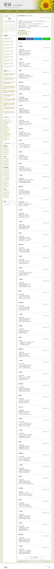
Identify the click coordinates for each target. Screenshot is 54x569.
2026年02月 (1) (6, 183)
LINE (47, 38)
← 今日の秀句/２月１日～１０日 (23, 561)
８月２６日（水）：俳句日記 (8, 41)
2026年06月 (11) (6, 172)
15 (14, 26)
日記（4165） (5, 123)
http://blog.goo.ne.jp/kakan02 (23, 34)
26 (9, 30)
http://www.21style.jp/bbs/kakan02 (24, 31)
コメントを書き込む (34, 557)
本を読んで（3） (6, 130)
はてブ (38, 38)
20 (11, 28)
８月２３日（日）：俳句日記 (8, 50)
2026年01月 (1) (6, 184)
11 (7, 26)
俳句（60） (5, 125)
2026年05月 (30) (6, 195)
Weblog (49, 17)
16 (4, 28)
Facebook (30, 38)
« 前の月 (9, 19)
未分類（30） (5, 126)
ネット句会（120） (6, 138)
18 (7, 28)
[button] (14, 204)
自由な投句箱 (17, 5)
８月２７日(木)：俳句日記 (7, 38)
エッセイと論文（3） (7, 122)
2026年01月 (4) (6, 152)
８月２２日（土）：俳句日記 (8, 53)
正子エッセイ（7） (6, 119)
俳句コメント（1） (6, 129)
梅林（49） (5, 140)
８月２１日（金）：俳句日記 (8, 56)
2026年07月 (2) (6, 149)
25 (7, 30)
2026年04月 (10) (6, 175)
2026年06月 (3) (6, 150)
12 (9, 26)
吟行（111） (5, 137)
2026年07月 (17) (6, 170)
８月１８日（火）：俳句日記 (8, 66)
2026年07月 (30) (6, 192)
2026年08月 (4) (6, 147)
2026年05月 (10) (6, 174)
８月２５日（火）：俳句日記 (8, 44)
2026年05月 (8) (6, 163)
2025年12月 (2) (6, 154)
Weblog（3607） (6, 127)
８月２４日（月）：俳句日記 (8, 47)
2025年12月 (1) (6, 186)
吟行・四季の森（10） (7, 133)
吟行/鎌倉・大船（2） (7, 134)
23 (4, 30)
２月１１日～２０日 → (47, 561)
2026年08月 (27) (6, 190)
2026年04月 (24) (6, 197)
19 (9, 28)
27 (11, 30)
